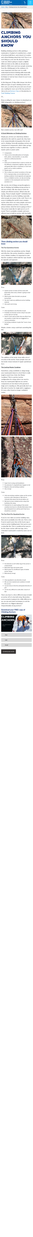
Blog (7, 7)
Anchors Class (14, 91)
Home (2, 7)
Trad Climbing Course (8, 93)
